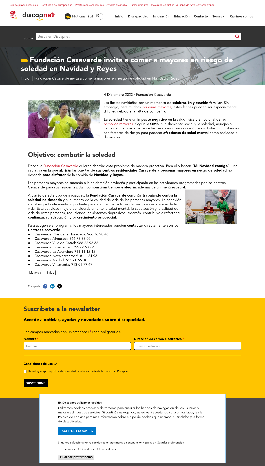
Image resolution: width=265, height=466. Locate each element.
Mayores (35, 272)
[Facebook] (45, 286)
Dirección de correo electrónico (158, 339)
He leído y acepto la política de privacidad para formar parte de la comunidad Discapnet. (78, 371)
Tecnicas (69, 449)
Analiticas (87, 449)
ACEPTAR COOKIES (77, 431)
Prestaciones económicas (89, 4)
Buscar (28, 38)
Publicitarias (108, 449)
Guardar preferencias (76, 457)
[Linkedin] (52, 286)
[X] (59, 286)
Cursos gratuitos (139, 4)
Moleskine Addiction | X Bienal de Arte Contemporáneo (183, 4)
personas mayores (156, 107)
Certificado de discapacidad (56, 4)
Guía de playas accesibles (23, 4)
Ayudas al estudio (117, 4)
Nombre (30, 339)
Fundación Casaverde (60, 166)
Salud (50, 272)
